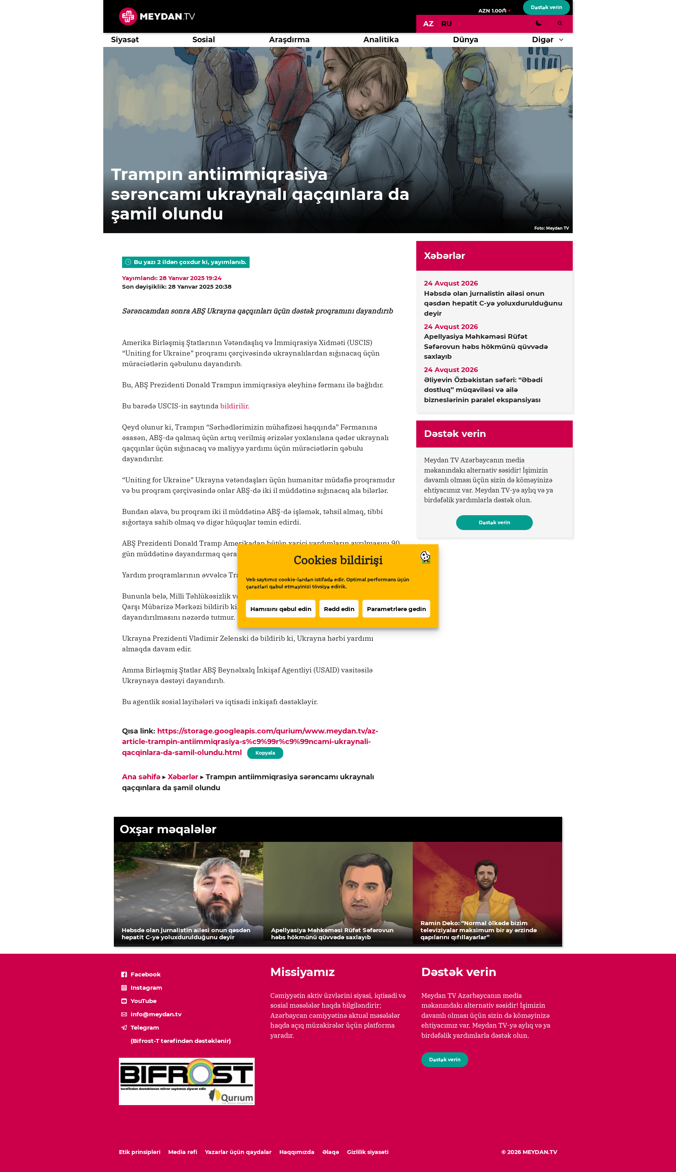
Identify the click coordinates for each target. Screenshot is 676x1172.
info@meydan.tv (156, 1014)
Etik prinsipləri (139, 1152)
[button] (563, 40)
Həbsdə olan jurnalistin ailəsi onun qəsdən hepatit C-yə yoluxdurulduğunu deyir (493, 303)
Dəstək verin (546, 7)
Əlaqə (330, 1152)
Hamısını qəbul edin (280, 608)
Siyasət (125, 39)
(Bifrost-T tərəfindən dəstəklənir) (181, 1040)
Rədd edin (339, 608)
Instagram (146, 987)
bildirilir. (234, 405)
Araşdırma (289, 39)
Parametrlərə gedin (396, 608)
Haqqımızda (297, 1152)
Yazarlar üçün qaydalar (238, 1152)
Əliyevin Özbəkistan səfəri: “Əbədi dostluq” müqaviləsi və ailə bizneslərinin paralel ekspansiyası (483, 390)
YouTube (143, 1001)
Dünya (465, 39)
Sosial (203, 39)
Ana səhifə (141, 777)
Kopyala (264, 751)
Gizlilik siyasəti (367, 1152)
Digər (543, 39)
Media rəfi (182, 1152)
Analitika (381, 39)
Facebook (146, 974)
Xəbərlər (183, 777)
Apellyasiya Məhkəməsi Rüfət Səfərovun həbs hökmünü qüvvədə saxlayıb (486, 346)
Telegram (145, 1027)
